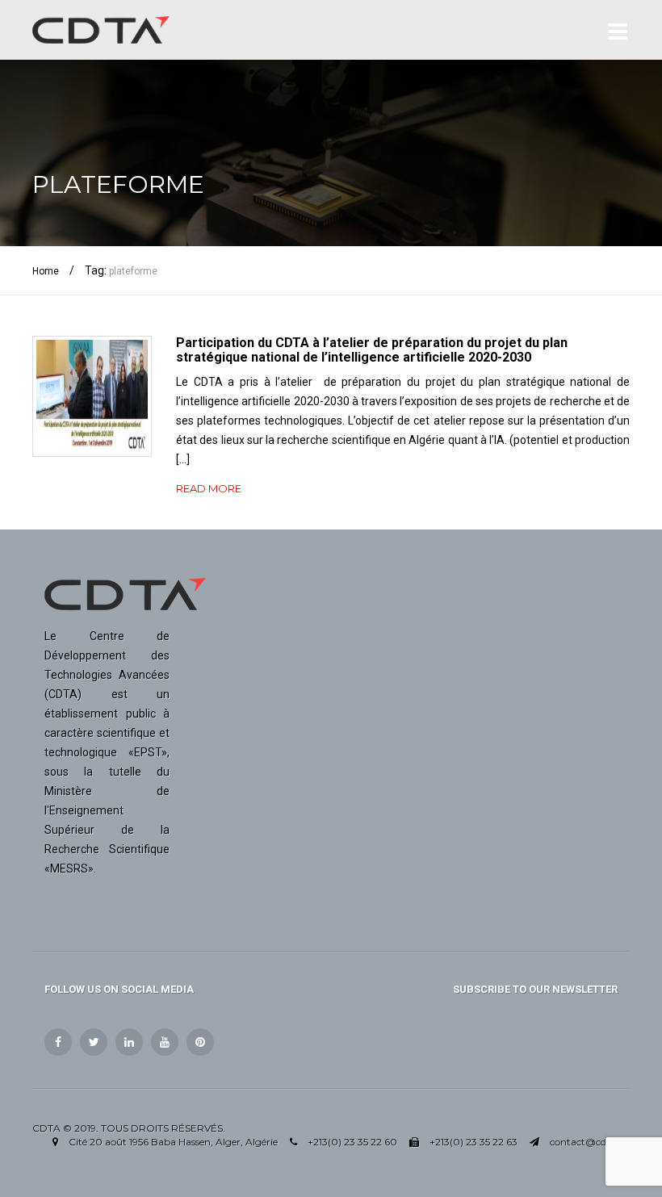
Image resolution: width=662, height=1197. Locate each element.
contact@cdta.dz (590, 1142)
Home (45, 271)
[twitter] (93, 1042)
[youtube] (164, 1042)
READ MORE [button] (208, 488)
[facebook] (58, 1042)
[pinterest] (200, 1042)
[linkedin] (129, 1042)
